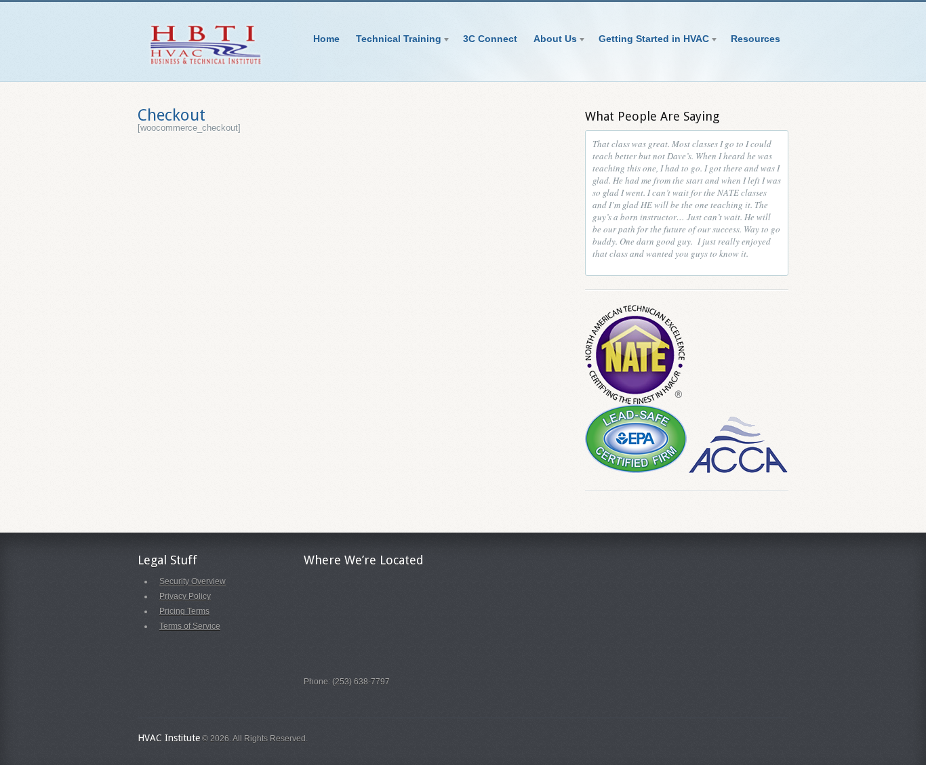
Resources (755, 38)
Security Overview (192, 581)
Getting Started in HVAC (649, 40)
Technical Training (394, 40)
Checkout (171, 115)
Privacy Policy (185, 596)
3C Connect (490, 38)
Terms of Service (189, 626)
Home (326, 38)
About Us (551, 40)
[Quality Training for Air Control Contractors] (205, 64)
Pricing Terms (184, 611)
